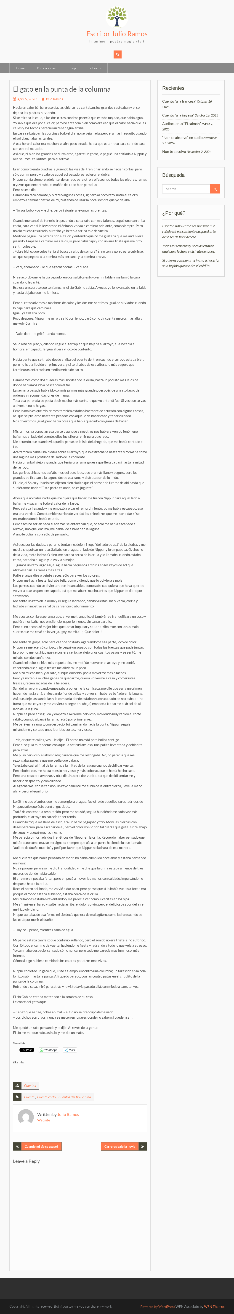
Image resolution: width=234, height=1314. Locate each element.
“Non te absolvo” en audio (182, 137)
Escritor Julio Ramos (117, 33)
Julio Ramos (54, 99)
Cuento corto (46, 1097)
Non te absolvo (174, 151)
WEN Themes (214, 1306)
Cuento (29, 1097)
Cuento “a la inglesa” (178, 115)
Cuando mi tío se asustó (41, 1146)
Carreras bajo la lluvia (119, 1146)
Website (43, 1120)
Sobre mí (95, 68)
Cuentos (30, 1086)
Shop (72, 68)
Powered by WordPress (157, 1306)
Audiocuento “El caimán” (181, 123)
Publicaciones (46, 68)
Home (20, 68)
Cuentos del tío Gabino (74, 1097)
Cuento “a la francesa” (179, 101)
